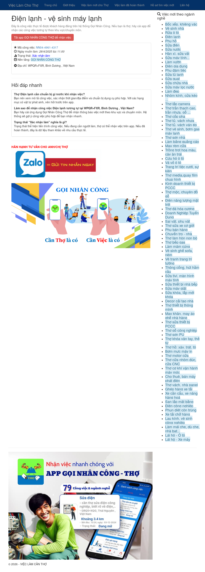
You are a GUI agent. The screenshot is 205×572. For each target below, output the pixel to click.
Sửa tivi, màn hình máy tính (179, 277)
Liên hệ (184, 5)
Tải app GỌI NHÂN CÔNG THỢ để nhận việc (42, 37)
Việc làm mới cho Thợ (95, 5)
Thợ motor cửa (177, 355)
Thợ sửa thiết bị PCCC (177, 324)
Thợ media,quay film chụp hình (181, 177)
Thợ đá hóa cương (179, 208)
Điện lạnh (172, 36)
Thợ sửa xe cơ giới (179, 225)
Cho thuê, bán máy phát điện (180, 378)
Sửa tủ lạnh (174, 74)
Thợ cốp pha (175, 116)
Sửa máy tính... (177, 57)
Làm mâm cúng (177, 246)
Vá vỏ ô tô (173, 162)
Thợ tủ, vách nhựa (179, 120)
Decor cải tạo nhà (179, 300)
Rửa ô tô (172, 32)
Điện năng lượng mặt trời (182, 202)
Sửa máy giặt (175, 288)
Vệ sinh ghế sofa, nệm (179, 252)
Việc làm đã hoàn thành (130, 5)
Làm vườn (173, 61)
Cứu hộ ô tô (174, 158)
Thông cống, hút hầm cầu (182, 269)
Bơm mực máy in (178, 351)
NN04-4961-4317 (47, 47)
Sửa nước (173, 49)
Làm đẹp (172, 91)
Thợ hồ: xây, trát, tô (180, 347)
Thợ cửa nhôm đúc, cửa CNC (180, 361)
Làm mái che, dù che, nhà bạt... (182, 428)
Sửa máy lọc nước (179, 86)
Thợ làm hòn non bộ (181, 237)
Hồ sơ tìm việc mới (162, 5)
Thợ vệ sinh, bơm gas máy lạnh (182, 131)
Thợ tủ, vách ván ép (181, 124)
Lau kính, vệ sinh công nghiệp (178, 420)
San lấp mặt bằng (179, 401)
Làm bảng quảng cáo (182, 141)
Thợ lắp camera (177, 103)
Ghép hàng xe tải (178, 388)
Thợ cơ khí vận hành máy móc (181, 370)
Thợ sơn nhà (175, 137)
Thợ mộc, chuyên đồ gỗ (181, 194)
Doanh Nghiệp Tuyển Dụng (182, 214)
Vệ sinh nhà (174, 28)
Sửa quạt (172, 78)
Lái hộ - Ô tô (175, 435)
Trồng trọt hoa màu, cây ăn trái (180, 152)
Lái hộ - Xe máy (177, 439)
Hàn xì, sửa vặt (177, 53)
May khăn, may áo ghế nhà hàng (180, 315)
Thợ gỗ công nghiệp (181, 330)
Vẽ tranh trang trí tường (178, 261)
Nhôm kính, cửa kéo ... (181, 97)
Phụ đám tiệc (175, 70)
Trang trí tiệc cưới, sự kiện (182, 168)
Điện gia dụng (176, 66)
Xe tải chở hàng (177, 414)
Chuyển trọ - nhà (178, 233)
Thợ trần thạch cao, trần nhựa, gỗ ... (180, 110)
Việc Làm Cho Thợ (23, 5)
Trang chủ (50, 5)
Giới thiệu (69, 5)
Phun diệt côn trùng (180, 409)
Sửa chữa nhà (176, 82)
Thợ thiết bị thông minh (179, 307)
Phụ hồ (171, 40)
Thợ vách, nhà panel (181, 384)
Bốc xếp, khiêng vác (181, 24)
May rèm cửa (175, 145)
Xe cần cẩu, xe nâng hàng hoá (181, 395)
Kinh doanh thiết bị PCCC (180, 185)
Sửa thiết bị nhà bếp (181, 284)
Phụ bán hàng (176, 229)
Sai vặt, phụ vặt (177, 221)
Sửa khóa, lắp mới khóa (179, 294)
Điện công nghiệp (179, 405)
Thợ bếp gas (175, 242)
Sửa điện (172, 45)
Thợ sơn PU (174, 334)
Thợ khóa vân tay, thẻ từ (182, 340)
